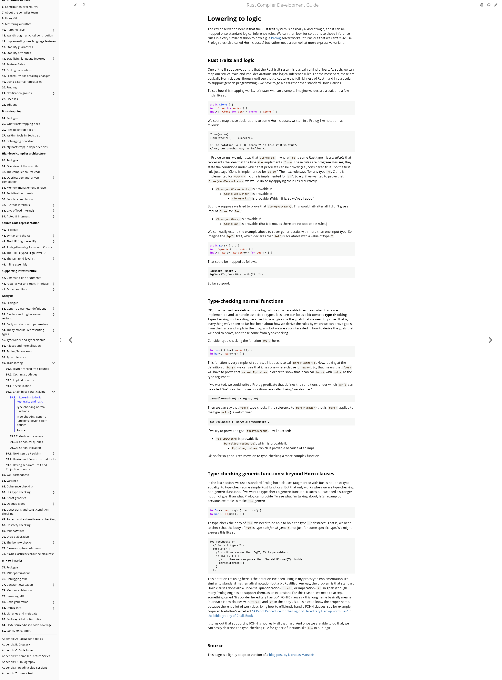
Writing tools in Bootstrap (21, 135)
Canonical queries (26, 442)
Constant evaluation (17, 584)
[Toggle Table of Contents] (66, 5)
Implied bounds (20, 380)
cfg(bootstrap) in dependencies (25, 147)
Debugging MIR (14, 579)
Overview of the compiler (21, 166)
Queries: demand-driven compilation (20, 180)
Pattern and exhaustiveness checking (28, 519)
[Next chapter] (490, 340)
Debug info (11, 608)
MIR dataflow (13, 531)
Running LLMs (13, 30)
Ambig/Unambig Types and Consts (27, 247)
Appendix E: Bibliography (18, 662)
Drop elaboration (15, 536)
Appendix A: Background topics (22, 639)
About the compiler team (20, 12)
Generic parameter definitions (24, 308)
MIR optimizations (16, 573)
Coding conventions (17, 70)
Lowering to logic (25, 397)
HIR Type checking (16, 492)
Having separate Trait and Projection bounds (26, 467)
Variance (10, 481)
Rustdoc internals (16, 205)
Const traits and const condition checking (25, 511)
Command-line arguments (21, 278)
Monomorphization (17, 590)
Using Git (9, 18)
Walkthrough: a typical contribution (27, 35)
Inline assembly (14, 264)
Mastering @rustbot (16, 24)
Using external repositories (22, 82)
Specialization (18, 386)
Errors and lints (14, 289)
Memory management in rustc (24, 187)
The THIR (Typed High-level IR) (24, 253)
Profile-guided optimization (22, 619)
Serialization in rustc (18, 193)
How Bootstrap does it (18, 130)
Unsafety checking (16, 525)
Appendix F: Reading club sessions (24, 667)
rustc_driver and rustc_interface (25, 283)
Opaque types (13, 503)
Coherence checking (17, 486)
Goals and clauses (26, 436)
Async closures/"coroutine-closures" (28, 554)
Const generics (14, 498)
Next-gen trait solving (23, 453)
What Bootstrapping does (21, 124)
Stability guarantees (17, 47)
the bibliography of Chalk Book (230, 616)
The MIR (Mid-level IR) (18, 258)
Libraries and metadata (19, 613)
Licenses (10, 99)
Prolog (276, 38)
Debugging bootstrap (18, 141)
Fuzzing (9, 87)
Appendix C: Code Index (17, 650)
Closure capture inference (21, 548)
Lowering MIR (13, 596)
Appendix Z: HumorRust (17, 673)
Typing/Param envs (17, 351)
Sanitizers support (16, 631)
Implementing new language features (29, 41)
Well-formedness (15, 475)
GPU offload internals (18, 210)
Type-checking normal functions (30, 409)
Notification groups (17, 93)
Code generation (15, 602)
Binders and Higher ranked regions (22, 316)
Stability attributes (16, 53)
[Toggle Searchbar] (84, 5)
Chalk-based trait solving (25, 392)
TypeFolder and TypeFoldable (23, 340)
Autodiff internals (16, 216)
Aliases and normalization (21, 345)
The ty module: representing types (23, 332)
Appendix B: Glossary (16, 644)
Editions (9, 104)
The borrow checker (17, 542)
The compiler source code (21, 172)
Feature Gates (13, 64)
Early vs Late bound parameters (25, 324)
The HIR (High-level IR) (19, 241)
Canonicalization (25, 448)
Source (20, 430)
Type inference (14, 357)
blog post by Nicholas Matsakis (292, 655)
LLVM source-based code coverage (27, 625)
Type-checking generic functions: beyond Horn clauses (31, 421)
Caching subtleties (21, 374)
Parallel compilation (17, 199)
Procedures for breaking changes (26, 76)
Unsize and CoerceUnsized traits (31, 459)
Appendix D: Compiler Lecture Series (26, 656)
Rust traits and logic (29, 401)
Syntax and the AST (17, 235)
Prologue (10, 118)
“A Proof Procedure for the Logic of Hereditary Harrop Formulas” (300, 611)
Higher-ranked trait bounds (27, 369)
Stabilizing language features (23, 58)
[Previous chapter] (71, 340)
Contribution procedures (20, 7)
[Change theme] (75, 5)
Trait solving (12, 363)
